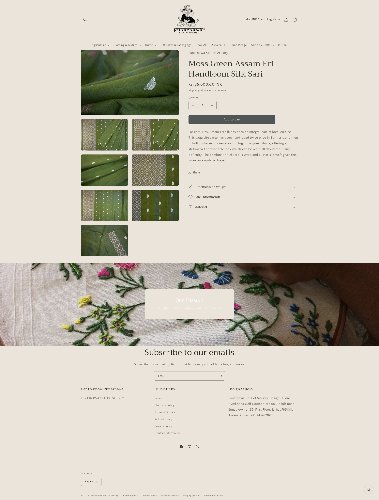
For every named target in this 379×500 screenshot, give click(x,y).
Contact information (213, 495)
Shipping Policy (164, 405)
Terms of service (170, 495)
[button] (85, 19)
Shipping (194, 90)
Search (159, 398)
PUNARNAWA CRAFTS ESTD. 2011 (102, 398)
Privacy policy (149, 495)
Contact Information (168, 433)
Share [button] (196, 172)
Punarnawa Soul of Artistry (104, 495)
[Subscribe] (220, 376)
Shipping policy (191, 495)
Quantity (194, 97)
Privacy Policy (163, 426)
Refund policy (130, 495)
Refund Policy (163, 419)
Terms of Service (165, 412)
